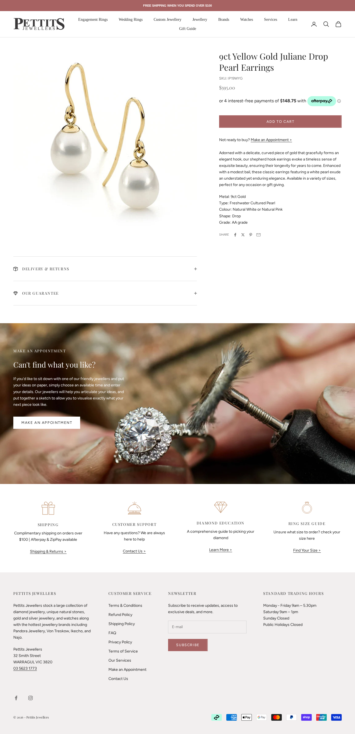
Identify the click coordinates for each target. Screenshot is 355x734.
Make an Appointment (46, 422)
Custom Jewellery (167, 19)
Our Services (119, 660)
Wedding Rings (131, 19)
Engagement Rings (93, 19)
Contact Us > (134, 551)
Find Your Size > (307, 550)
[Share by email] (258, 235)
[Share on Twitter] (243, 235)
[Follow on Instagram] (30, 698)
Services (270, 19)
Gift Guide (187, 29)
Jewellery (199, 19)
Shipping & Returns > (48, 551)
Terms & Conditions (125, 605)
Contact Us (118, 678)
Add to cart (281, 121)
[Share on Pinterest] (250, 235)
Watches (246, 19)
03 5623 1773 (25, 668)
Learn (292, 19)
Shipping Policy (121, 623)
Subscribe (187, 645)
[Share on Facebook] (235, 235)
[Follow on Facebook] (16, 698)
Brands (223, 19)
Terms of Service (123, 651)
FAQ (112, 633)
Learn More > (220, 549)
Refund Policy (120, 614)
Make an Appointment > (271, 139)
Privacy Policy (120, 642)
